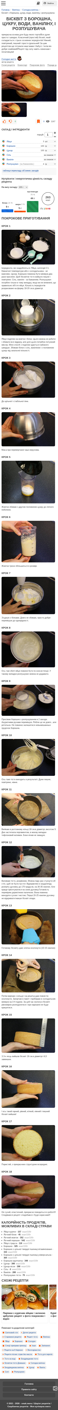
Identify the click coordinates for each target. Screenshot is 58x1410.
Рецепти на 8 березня (13, 1350)
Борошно (18, 1341)
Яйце (7, 1341)
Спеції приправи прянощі (15, 1346)
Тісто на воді (10, 1359)
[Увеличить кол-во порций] (54, 133)
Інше (34, 1346)
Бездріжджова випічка (14, 1368)
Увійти (50, 3)
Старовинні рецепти (13, 1337)
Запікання (46, 1346)
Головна (29, 1384)
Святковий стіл (11, 1333)
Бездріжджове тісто (29, 1359)
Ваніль (42, 1368)
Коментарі (22, 65)
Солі (7, 1372)
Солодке (31, 1341)
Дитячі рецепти (29, 1333)
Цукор (31, 1368)
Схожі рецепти (8, 65)
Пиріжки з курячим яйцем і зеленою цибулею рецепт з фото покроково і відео (24, 1316)
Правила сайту (29, 1389)
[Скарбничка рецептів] (38, 3)
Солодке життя (9, 59)
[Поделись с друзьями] (55, 1388)
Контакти (29, 1395)
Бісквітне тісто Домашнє (15, 1363)
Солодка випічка (38, 1363)
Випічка (46, 1337)
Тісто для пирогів (45, 1354)
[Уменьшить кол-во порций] (54, 136)
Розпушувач (19, 1372)
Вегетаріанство (34, 1350)
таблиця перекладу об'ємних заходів (21, 170)
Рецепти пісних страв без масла (18, 1354)
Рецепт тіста (32, 1337)
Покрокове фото (37, 65)
